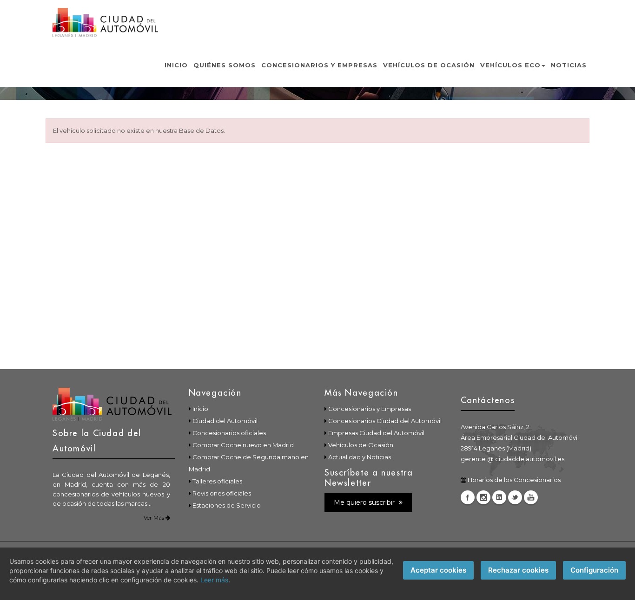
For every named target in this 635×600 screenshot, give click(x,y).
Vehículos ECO (510, 65)
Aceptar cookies (438, 570)
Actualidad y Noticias (359, 457)
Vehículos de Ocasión (429, 65)
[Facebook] (468, 497)
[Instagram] (483, 497)
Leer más (214, 580)
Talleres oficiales (217, 481)
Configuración (594, 570)
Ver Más (154, 517)
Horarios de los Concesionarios (514, 479)
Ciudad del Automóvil (225, 420)
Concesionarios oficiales (229, 433)
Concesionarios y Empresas (319, 65)
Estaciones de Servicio (226, 505)
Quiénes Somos (224, 65)
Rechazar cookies (518, 570)
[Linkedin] (499, 497)
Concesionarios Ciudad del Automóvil (385, 420)
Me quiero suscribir (365, 502)
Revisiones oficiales (221, 493)
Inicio (176, 65)
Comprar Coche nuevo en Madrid (243, 445)
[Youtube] (531, 497)
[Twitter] (515, 497)
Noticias (569, 65)
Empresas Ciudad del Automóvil (376, 433)
